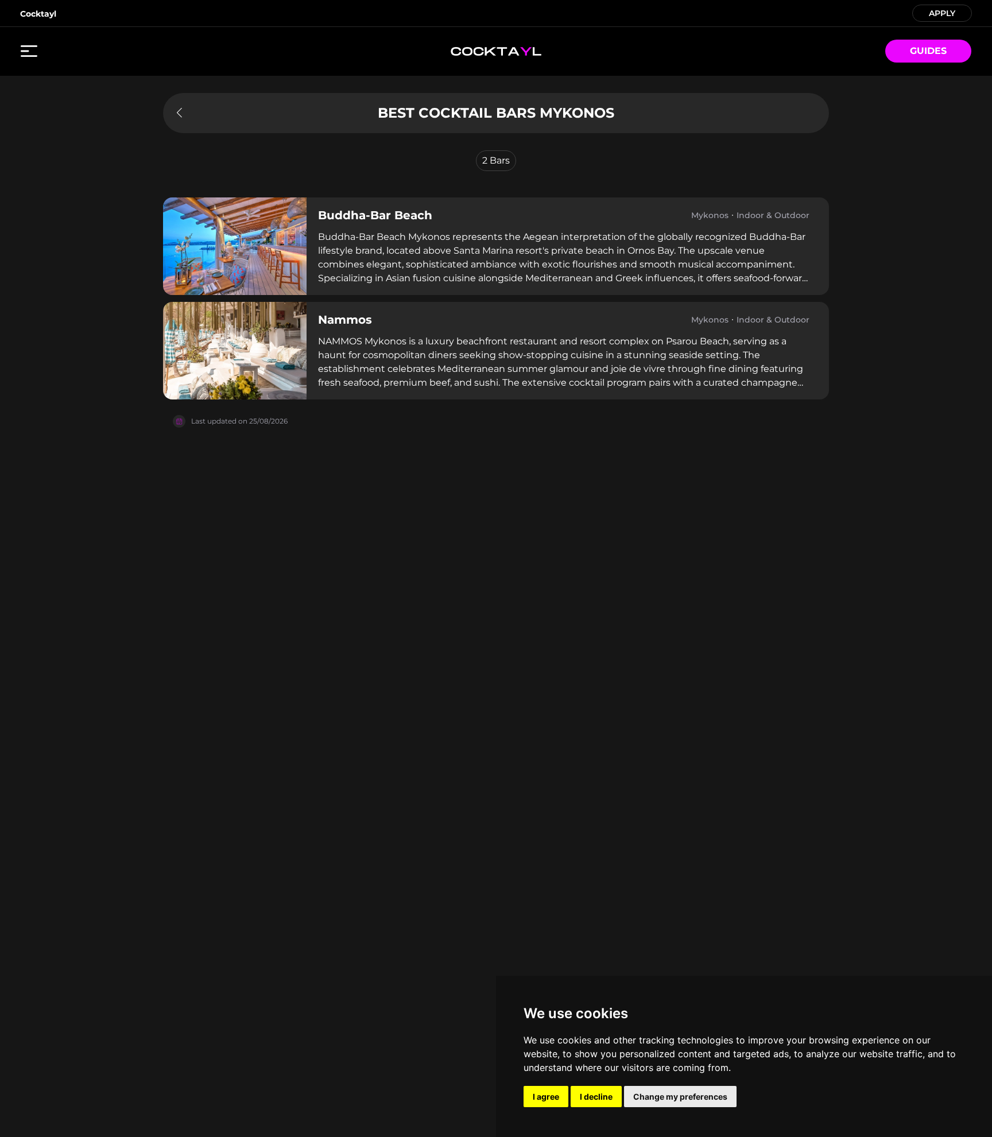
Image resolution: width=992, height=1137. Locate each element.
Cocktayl (38, 14)
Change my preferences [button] (680, 1096)
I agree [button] (546, 1096)
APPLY (942, 12)
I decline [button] (596, 1096)
